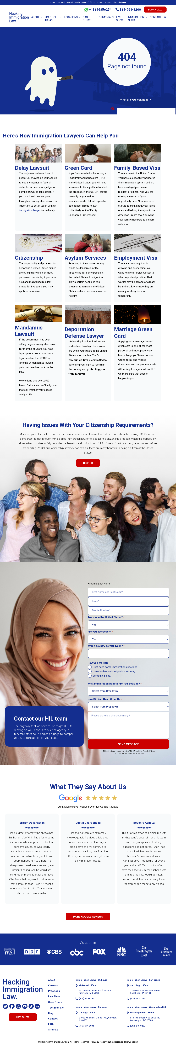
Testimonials (105, 17)
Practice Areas (51, 19)
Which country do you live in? (106, 645)
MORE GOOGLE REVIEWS (88, 916)
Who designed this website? (123, 1042)
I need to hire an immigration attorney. (114, 671)
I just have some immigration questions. (115, 667)
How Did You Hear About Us (105, 699)
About (35, 17)
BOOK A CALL (155, 9)
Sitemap (53, 1029)
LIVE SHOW (22, 1017)
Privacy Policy (99, 1042)
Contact (155, 17)
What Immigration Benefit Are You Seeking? (114, 683)
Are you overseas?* (100, 631)
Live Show (119, 19)
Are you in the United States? (106, 617)
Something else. (102, 675)
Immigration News (136, 19)
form (123, 2)
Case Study (87, 19)
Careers (53, 985)
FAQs (51, 1024)
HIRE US (88, 463)
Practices (54, 991)
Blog (50, 1013)
